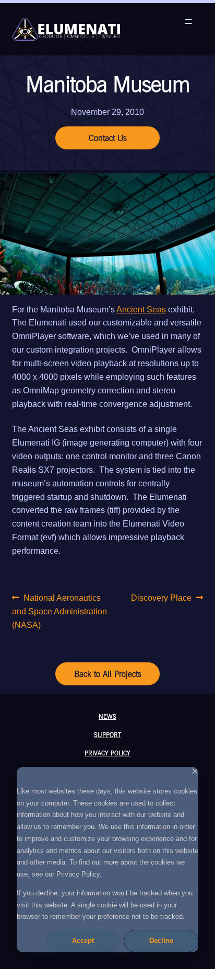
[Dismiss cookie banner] (195, 773)
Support (107, 734)
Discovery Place (161, 599)
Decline (161, 940)
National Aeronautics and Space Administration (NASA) (59, 611)
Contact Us (108, 138)
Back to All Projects (107, 674)
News (107, 716)
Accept (83, 940)
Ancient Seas (141, 309)
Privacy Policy (107, 753)
